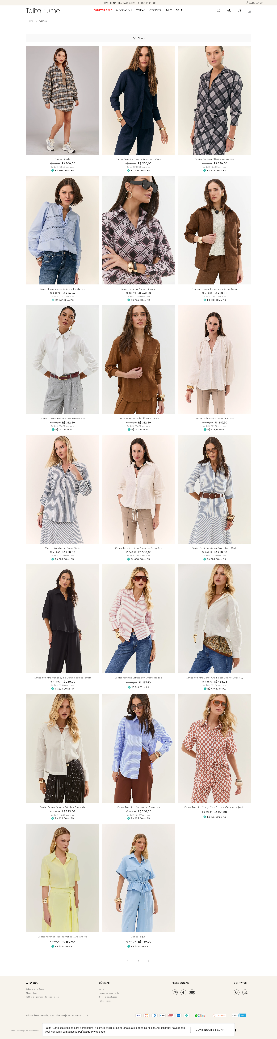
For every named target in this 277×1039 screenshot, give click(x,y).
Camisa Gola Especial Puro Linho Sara (214, 418)
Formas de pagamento (109, 992)
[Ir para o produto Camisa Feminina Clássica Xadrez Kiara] (214, 100)
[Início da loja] (43, 10)
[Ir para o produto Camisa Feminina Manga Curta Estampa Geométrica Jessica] (214, 748)
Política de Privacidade (91, 1031)
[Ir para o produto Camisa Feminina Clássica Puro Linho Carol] (138, 100)
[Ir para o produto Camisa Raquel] (138, 878)
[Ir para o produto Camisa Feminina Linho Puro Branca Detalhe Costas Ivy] (214, 618)
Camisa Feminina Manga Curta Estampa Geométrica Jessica (214, 807)
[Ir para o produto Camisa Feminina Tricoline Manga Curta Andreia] (62, 878)
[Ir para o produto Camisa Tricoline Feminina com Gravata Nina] (62, 359)
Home (32, 21)
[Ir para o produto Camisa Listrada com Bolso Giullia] (62, 489)
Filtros (141, 38)
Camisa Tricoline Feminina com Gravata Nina (62, 418)
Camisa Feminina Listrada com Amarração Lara (138, 677)
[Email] (245, 992)
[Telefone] (236, 992)
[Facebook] (183, 992)
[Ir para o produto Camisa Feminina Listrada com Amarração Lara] (138, 618)
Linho (168, 10)
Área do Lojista (255, 2)
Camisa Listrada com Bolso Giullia (62, 548)
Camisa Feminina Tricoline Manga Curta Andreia (62, 936)
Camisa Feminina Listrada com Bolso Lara (138, 807)
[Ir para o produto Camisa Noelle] (62, 100)
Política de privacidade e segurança (42, 996)
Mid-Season (124, 10)
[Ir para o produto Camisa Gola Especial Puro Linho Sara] (214, 359)
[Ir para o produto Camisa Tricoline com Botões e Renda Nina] (62, 230)
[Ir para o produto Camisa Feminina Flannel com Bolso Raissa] (214, 230)
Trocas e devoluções (108, 996)
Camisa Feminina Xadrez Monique (138, 289)
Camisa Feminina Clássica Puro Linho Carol (138, 159)
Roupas (140, 10)
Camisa (43, 21)
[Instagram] (175, 992)
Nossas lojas (31, 992)
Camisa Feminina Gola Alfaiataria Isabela (138, 418)
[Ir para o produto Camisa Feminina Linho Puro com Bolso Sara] (138, 489)
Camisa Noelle (62, 159)
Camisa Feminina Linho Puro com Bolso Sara (138, 548)
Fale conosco (105, 1000)
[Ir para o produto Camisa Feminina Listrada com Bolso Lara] (138, 748)
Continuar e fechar (211, 1029)
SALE (179, 10)
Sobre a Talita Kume (35, 988)
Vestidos (155, 10)
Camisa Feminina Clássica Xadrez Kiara (215, 159)
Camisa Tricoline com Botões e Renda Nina (62, 289)
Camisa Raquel (138, 936)
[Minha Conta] (239, 10)
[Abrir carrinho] (249, 10)
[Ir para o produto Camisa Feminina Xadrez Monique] (138, 230)
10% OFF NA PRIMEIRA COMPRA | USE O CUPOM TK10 (130, 3)
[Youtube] (192, 992)
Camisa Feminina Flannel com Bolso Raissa (214, 289)
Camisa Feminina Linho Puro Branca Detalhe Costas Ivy (214, 677)
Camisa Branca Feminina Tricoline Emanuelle (62, 807)
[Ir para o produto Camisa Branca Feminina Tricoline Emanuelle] (62, 748)
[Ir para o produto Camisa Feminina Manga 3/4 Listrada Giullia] (214, 489)
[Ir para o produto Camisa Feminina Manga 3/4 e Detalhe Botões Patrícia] (62, 618)
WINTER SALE (103, 10)
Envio (101, 988)
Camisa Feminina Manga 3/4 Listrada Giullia (214, 548)
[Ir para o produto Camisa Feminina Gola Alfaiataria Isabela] (138, 359)
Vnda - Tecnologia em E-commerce (24, 1030)
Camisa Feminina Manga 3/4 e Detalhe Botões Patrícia (62, 677)
